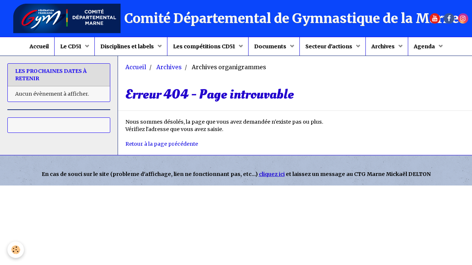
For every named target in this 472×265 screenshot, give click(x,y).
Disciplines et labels (127, 46)
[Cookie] (15, 249)
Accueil (39, 46)
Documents (270, 46)
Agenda (425, 46)
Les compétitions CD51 (204, 46)
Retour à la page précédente (161, 144)
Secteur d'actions (329, 46)
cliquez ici (272, 174)
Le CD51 (71, 46)
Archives (383, 46)
